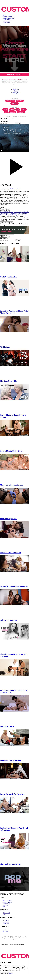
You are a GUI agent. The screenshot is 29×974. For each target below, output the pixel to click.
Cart (4, 914)
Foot (18, 109)
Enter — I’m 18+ (4, 973)
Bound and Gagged (19, 212)
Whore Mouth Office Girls (11, 451)
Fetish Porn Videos (8, 900)
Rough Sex (19, 116)
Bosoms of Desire (7, 726)
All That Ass (5, 347)
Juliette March (17, 188)
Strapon (20, 215)
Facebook (5, 931)
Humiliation (14, 213)
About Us (5, 905)
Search (19, 123)
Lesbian (12, 109)
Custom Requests (7, 16)
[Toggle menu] (0, 25)
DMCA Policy (13, 938)
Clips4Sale (6, 923)
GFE (6, 112)
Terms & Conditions (8, 936)
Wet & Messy (21, 112)
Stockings (14, 215)
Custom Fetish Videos (8, 18)
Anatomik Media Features (6, 212)
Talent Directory (7, 19)
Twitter (5, 929)
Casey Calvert (9, 188)
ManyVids (6, 922)
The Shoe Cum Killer (9, 381)
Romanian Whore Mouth (10, 552)
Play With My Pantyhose (10, 864)
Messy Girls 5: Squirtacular (11, 485)
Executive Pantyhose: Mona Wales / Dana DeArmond (14, 312)
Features (5, 109)
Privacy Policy (18, 936)
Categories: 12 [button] (5, 210)
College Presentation (8, 620)
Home (4, 15)
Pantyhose (12, 112)
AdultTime (6, 920)
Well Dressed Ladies (8, 277)
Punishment (3, 215)
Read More (3, 207)
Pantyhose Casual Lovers (10, 760)
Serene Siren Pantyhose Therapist (14, 586)
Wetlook (24, 215)
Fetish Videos (13, 116)
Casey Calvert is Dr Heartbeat (12, 794)
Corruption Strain (10, 100)
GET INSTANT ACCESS (6, 222)
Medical (24, 109)
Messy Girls (19, 100)
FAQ (4, 906)
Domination (7, 213)
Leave (10, 973)
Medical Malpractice (8, 519)
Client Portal (6, 22)
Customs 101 (6, 21)
